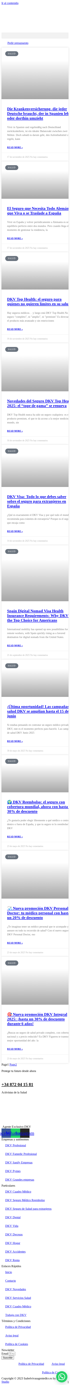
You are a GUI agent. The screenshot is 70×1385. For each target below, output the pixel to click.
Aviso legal (11, 1335)
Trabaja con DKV (16, 1315)
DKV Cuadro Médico (18, 1191)
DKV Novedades (15, 1289)
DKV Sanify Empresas (18, 1162)
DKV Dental (13, 1217)
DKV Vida (11, 1225)
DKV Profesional (15, 1145)
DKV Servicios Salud (18, 1297)
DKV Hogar (12, 1243)
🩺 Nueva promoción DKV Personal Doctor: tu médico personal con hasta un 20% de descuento (38, 913)
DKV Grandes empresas (19, 1179)
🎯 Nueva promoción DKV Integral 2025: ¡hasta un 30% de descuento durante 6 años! (37, 1019)
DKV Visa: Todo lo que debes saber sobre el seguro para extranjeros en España (36, 501)
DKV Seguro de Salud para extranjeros (28, 1208)
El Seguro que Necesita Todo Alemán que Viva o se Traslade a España (38, 210)
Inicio (8, 1272)
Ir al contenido (9, 3)
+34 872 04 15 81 (17, 1084)
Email (5, 1353)
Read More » (15, 147)
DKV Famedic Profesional (21, 1154)
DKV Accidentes (15, 1251)
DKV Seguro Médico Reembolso (25, 1200)
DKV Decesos (14, 1234)
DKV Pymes (13, 1171)
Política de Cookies (16, 1344)
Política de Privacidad (18, 1327)
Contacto (10, 1280)
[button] (35, 35)
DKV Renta (12, 1260)
